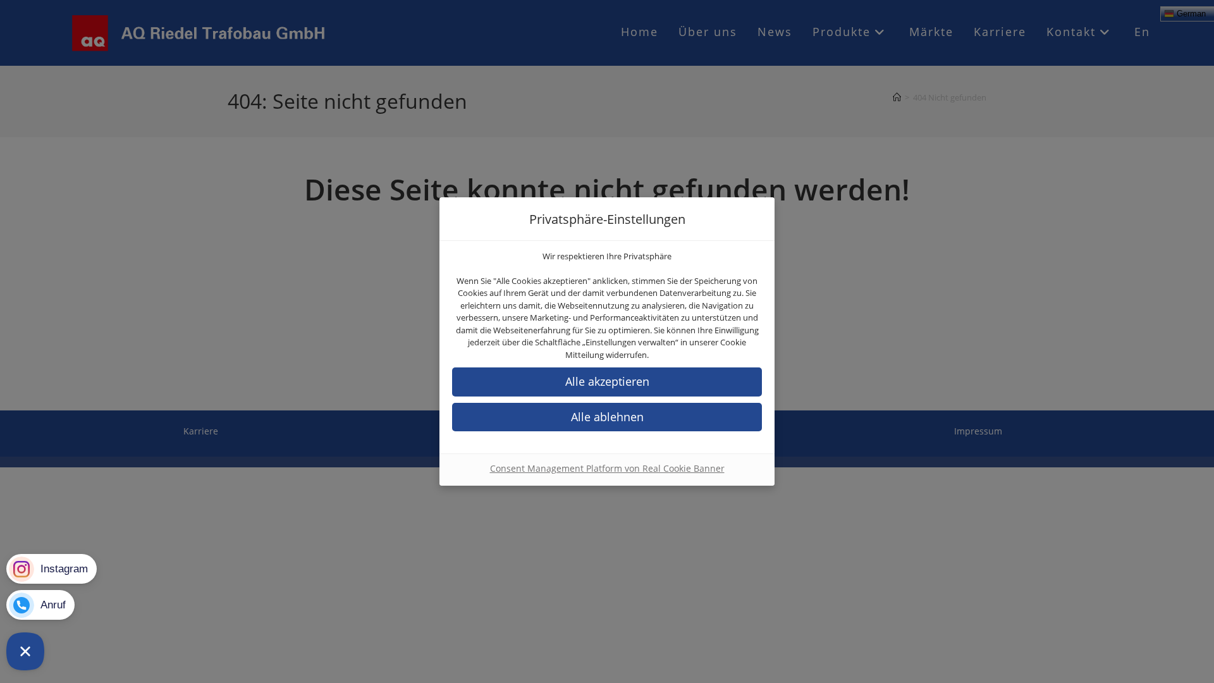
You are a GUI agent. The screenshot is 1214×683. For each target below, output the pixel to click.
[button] (607, 381)
